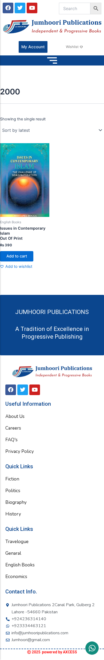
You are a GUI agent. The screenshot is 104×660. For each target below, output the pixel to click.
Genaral (13, 553)
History (13, 514)
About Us (15, 416)
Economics (16, 577)
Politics (12, 491)
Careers (13, 428)
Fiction (12, 479)
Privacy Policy (19, 451)
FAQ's (11, 440)
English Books (20, 565)
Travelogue (17, 542)
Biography (16, 502)
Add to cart (16, 256)
